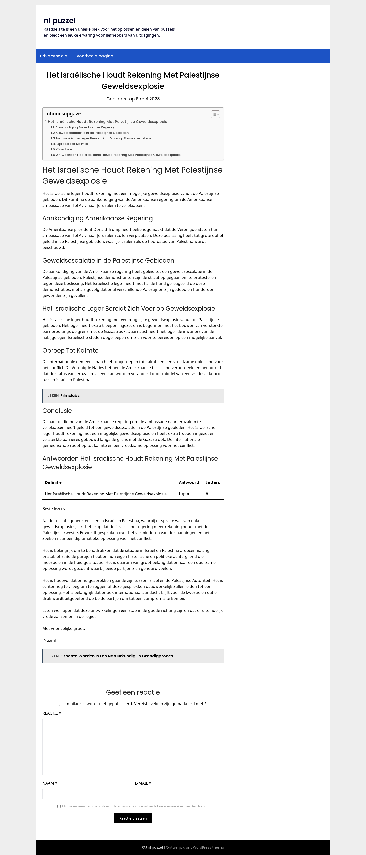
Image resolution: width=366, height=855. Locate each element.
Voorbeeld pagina (95, 56)
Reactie (51, 713)
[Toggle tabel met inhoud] (213, 114)
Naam (49, 783)
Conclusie (64, 149)
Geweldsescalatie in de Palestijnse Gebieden (92, 132)
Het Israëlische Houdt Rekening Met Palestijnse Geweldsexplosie (107, 121)
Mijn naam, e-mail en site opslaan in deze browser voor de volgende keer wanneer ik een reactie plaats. (134, 806)
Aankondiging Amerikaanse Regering (85, 127)
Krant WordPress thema (203, 847)
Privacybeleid (54, 56)
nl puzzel (60, 20)
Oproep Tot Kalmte (72, 143)
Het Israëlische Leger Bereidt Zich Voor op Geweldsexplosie (103, 138)
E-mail (143, 783)
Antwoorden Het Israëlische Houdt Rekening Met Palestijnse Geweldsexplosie (118, 154)
